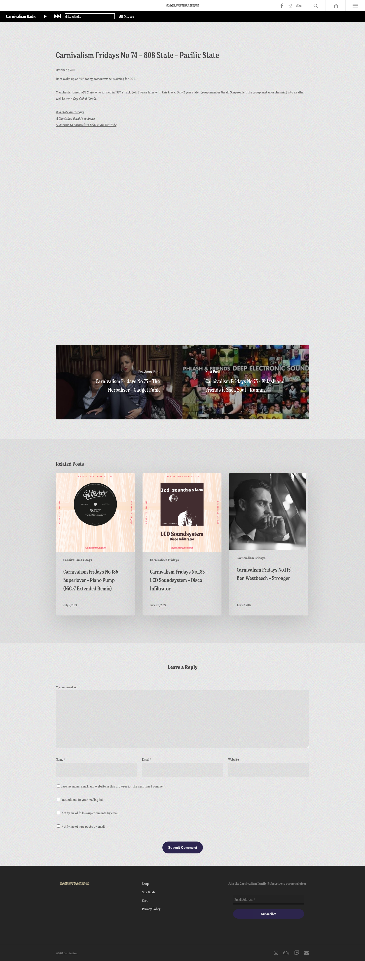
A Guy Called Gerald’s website (75, 118)
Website (233, 759)
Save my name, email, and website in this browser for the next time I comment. (113, 786)
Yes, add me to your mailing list (82, 799)
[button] (355, 5)
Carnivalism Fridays (77, 560)
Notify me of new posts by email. (83, 826)
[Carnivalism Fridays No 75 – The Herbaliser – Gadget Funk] (119, 382)
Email (146, 759)
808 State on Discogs (70, 112)
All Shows (126, 16)
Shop (145, 883)
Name (61, 759)
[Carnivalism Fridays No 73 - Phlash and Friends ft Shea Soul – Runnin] (245, 382)
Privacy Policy (151, 909)
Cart (145, 900)
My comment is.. (67, 687)
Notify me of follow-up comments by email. (90, 813)
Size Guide (148, 892)
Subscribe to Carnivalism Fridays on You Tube (86, 125)
